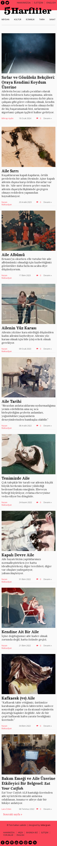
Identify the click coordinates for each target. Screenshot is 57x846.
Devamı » (48, 118)
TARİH (42, 19)
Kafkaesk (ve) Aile (18, 698)
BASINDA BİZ (32, 832)
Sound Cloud (30, 842)
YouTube (16, 842)
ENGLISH (51, 2)
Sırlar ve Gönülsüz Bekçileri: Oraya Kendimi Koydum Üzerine (28, 82)
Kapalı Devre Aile (18, 555)
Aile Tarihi (11, 401)
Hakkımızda (24, 2)
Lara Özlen (6, 809)
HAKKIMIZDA (9, 832)
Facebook (3, 3)
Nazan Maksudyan (7, 203)
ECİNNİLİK (30, 19)
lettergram (45, 825)
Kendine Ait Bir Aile (20, 631)
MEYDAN (5, 19)
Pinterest (26, 842)
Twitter (7, 3)
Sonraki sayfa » (12, 814)
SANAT (52, 19)
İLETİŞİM (38, 2)
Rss (35, 842)
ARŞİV (20, 832)
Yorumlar (8, 835)
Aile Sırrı (10, 171)
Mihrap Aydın (7, 118)
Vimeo (21, 842)
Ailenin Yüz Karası (19, 328)
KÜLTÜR (17, 19)
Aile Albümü (13, 254)
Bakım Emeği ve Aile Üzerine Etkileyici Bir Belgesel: (28, 783)
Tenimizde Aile (16, 478)
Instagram (12, 842)
